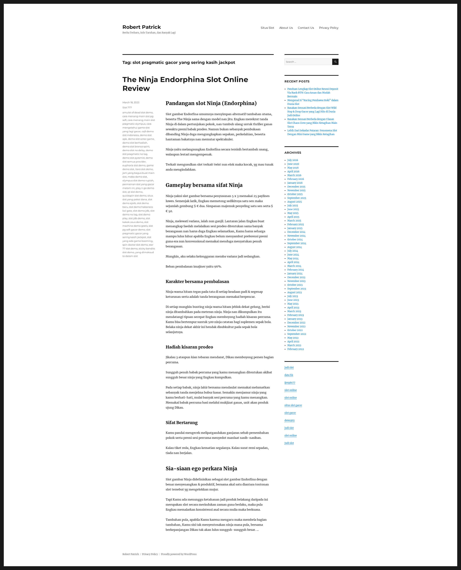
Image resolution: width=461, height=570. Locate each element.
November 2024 (296, 235)
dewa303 (289, 420)
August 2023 (294, 292)
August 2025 (294, 201)
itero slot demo (144, 169)
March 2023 (294, 311)
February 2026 (295, 179)
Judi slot (289, 443)
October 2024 (295, 239)
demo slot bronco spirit (135, 146)
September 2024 (296, 243)
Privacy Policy (329, 28)
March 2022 (294, 345)
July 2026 (292, 160)
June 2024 (293, 254)
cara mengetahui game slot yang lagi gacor (136, 127)
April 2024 (293, 262)
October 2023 (295, 284)
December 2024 (296, 232)
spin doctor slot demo (135, 244)
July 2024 (292, 250)
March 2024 (294, 266)
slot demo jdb (141, 210)
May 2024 (293, 258)
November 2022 (296, 326)
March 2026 (294, 175)
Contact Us (306, 28)
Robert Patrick (141, 27)
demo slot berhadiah (134, 142)
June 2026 (293, 164)
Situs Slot (267, 28)
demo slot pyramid (133, 157)
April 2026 (293, 171)
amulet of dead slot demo (137, 112)
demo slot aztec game (141, 138)
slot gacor (290, 412)
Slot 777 (127, 107)
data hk (289, 375)
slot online (291, 390)
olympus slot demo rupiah (137, 180)
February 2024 (295, 269)
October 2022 (295, 330)
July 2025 (292, 205)
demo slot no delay (133, 150)
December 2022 (296, 322)
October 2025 (295, 194)
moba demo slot (137, 176)
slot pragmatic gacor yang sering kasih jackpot (136, 233)
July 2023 (292, 296)
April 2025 (293, 216)
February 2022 (295, 349)
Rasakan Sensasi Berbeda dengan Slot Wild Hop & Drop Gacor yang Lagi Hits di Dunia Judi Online (311, 111)
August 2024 (294, 247)
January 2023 (294, 318)
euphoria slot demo (134, 165)
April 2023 (293, 307)
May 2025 (293, 213)
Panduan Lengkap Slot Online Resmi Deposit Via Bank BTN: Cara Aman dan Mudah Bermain (312, 92)
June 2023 (293, 300)
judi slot (289, 367)
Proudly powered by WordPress (179, 554)
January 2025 (295, 228)
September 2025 (296, 198)
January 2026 (295, 182)
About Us (286, 28)
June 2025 (293, 209)
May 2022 (293, 337)
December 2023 (296, 277)
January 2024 (295, 273)
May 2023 (292, 303)
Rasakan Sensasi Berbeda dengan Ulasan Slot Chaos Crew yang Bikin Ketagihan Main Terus (312, 123)
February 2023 (295, 315)
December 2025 (296, 186)
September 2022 (296, 334)
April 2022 (293, 341)
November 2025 (296, 190)
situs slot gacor (293, 405)
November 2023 (296, 281)
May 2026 (293, 167)
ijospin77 (290, 382)
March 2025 (294, 220)
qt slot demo (135, 191)
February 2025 (295, 224)
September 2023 (296, 288)
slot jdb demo (137, 218)
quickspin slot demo (134, 195)
